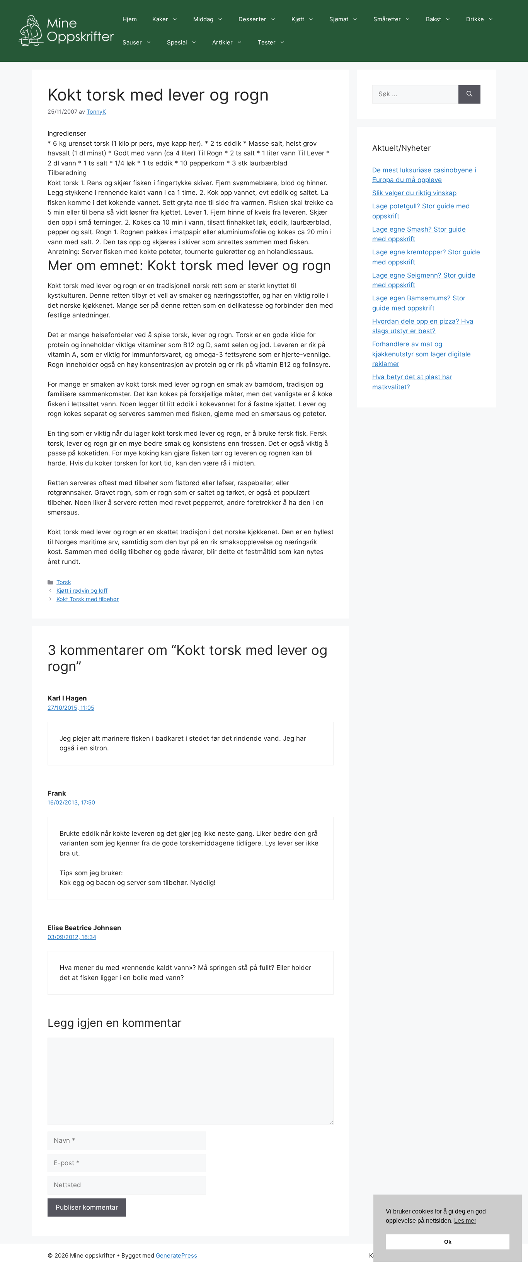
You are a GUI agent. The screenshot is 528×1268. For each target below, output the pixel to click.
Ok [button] (447, 1242)
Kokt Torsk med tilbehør (87, 599)
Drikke (475, 19)
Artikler (222, 42)
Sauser (132, 42)
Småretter (387, 19)
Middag (203, 19)
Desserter (252, 19)
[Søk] (469, 94)
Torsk (63, 582)
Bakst (433, 19)
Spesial (177, 42)
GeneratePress (176, 1255)
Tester (267, 42)
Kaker (160, 19)
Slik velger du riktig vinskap (414, 193)
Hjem (130, 19)
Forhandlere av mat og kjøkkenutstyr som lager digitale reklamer (421, 354)
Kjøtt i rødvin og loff (81, 590)
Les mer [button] (465, 1220)
